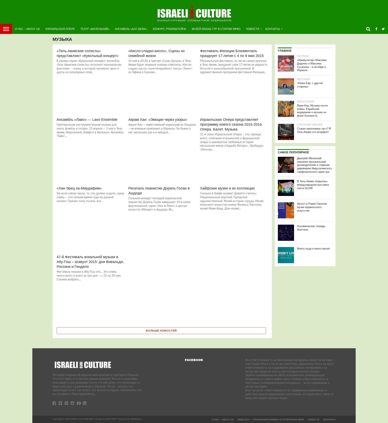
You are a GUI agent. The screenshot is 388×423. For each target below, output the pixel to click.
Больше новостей (161, 330)
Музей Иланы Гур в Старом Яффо (216, 29)
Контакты (272, 29)
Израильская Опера (60, 29)
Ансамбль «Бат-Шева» (131, 29)
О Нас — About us (223, 419)
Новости (252, 29)
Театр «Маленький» (94, 29)
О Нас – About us (27, 29)
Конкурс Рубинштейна (169, 29)
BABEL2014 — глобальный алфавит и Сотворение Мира (271, 419)
